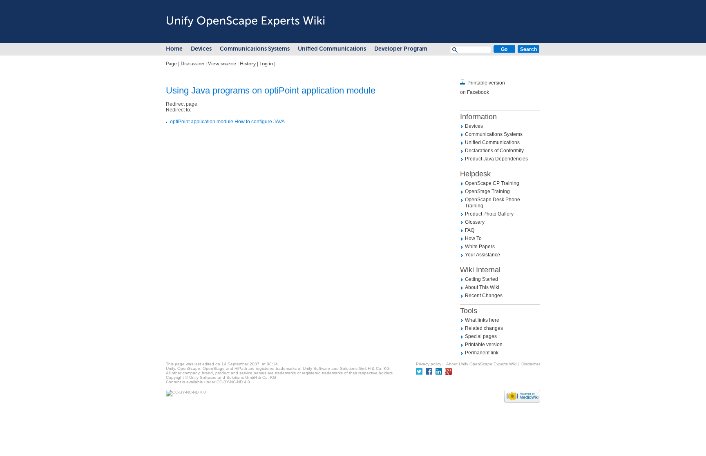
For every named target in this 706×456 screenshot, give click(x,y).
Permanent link (481, 353)
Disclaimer (530, 364)
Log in (266, 64)
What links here (482, 320)
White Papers (480, 246)
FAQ (469, 230)
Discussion (192, 64)
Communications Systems (255, 48)
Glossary (475, 222)
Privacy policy (428, 364)
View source (222, 64)
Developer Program (400, 48)
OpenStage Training (487, 191)
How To (473, 238)
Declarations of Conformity (494, 150)
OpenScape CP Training (492, 183)
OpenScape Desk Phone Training (492, 203)
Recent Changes (484, 295)
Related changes (484, 328)
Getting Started (481, 279)
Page (171, 64)
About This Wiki (482, 287)
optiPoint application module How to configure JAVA (227, 122)
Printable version (486, 83)
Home (174, 48)
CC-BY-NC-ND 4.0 (233, 382)
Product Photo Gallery (489, 214)
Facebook (478, 92)
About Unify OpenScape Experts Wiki (481, 364)
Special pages (481, 336)
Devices (201, 48)
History (248, 64)
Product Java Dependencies (496, 159)
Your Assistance (482, 255)
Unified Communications (332, 48)
